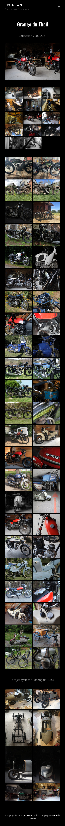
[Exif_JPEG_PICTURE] (14, 105)
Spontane (15, 5)
